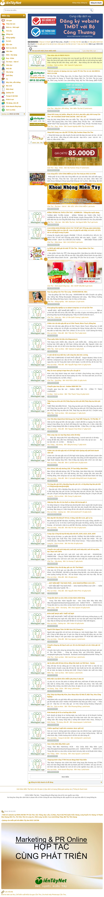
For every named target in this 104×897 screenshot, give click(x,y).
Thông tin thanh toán (80, 789)
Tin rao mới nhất (38, 51)
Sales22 (71, 349)
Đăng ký (84, 3)
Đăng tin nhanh (96, 3)
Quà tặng (9, 75)
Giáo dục (9, 65)
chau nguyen (76, 608)
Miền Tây (50, 349)
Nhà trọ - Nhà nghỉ (12, 27)
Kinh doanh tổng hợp (13, 106)
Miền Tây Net (78, 108)
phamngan (72, 413)
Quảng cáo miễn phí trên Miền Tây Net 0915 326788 (20, 820)
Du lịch (8, 41)
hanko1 (71, 673)
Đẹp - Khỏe (10, 58)
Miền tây (6, 16)
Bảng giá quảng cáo (65, 789)
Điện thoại (9, 89)
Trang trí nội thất (12, 96)
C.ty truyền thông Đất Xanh (77, 478)
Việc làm (9, 51)
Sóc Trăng (50, 445)
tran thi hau (72, 657)
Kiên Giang (51, 722)
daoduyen (72, 302)
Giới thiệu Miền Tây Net (25, 789)
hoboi (72, 623)
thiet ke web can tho (8, 894)
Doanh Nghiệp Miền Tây (75, 126)
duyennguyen (78, 722)
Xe (7, 79)
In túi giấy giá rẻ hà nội (44, 44)
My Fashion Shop (73, 168)
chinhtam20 (78, 738)
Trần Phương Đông (74, 706)
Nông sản (9, 34)
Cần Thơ (50, 108)
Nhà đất (9, 68)
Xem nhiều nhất (50, 51)
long (69, 688)
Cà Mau (50, 65)
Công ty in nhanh (45, 42)
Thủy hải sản (10, 24)
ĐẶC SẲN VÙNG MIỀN (79, 206)
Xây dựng (9, 72)
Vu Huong (69, 561)
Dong (70, 496)
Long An (50, 496)
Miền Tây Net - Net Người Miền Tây (78, 222)
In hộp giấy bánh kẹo (95, 42)
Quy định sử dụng (51, 789)
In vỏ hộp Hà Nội (75, 42)
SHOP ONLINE (79, 286)
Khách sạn (10, 99)
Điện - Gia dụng (11, 55)
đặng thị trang (72, 445)
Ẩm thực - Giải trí (12, 62)
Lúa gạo (9, 20)
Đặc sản (9, 44)
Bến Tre (50, 706)
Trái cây (9, 31)
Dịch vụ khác (10, 110)
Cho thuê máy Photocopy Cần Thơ (54, 894)
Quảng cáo (10, 93)
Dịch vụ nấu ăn (11, 48)
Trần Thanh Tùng (74, 394)
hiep (79, 769)
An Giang (50, 688)
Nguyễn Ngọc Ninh (75, 365)
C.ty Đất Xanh (73, 462)
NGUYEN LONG (71, 380)
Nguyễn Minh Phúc (75, 591)
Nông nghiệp (10, 38)
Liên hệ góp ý (38, 789)
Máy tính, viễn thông (13, 82)
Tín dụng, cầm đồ (12, 103)
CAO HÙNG (71, 242)
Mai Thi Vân (72, 528)
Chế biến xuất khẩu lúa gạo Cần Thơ (28, 894)
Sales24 (71, 65)
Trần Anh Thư (73, 333)
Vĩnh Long (50, 608)
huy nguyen (72, 639)
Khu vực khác (52, 333)
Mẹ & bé (9, 86)
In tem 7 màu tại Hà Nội (80, 44)
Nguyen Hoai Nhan (75, 429)
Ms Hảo (70, 543)
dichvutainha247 (76, 512)
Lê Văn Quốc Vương (73, 317)
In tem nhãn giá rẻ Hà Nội (62, 44)
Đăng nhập (76, 3)
